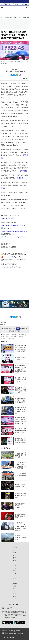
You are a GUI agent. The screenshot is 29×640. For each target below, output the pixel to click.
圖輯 (14, 596)
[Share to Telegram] (15, 75)
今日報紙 (14, 547)
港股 (7, 336)
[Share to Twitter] (13, 75)
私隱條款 (4, 632)
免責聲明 (18, 630)
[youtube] (17, 604)
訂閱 (10, 331)
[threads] (10, 604)
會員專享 (9, 17)
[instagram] (3, 604)
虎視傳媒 (14, 334)
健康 (14, 578)
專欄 (14, 565)
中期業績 (11, 338)
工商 (14, 598)
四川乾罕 (3, 338)
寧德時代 (21, 336)
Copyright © (5, 633)
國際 (14, 558)
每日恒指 (14, 336)
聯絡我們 (11, 630)
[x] (13, 604)
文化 (14, 581)
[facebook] (6, 604)
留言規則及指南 (2, 324)
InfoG (14, 563)
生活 (14, 575)
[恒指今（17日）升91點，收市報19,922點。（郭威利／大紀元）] (14, 50)
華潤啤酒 (21, 334)
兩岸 (14, 555)
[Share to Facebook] (11, 75)
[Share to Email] (20, 75)
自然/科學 (14, 583)
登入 (17, 328)
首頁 (2, 17)
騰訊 (7, 334)
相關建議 (4, 630)
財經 (14, 560)
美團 (2, 336)
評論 (14, 570)
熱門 (19, 17)
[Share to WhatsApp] (17, 75)
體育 (14, 588)
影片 (14, 550)
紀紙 (14, 586)
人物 (14, 573)
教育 (14, 591)
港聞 (24, 17)
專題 (14, 568)
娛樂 (14, 593)
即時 (15, 17)
